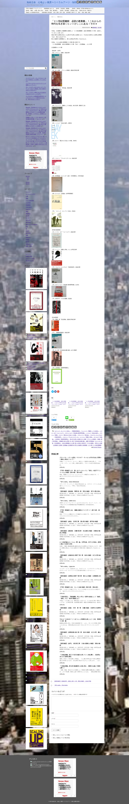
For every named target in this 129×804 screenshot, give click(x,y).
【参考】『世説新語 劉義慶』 (62, 8)
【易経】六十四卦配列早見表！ (32, 12)
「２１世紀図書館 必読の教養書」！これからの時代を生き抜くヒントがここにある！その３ (75, 403)
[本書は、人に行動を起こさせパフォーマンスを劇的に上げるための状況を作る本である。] (36, 437)
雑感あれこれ (29, 244)
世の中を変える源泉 (75, 439)
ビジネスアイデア (30, 194)
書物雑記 (94, 27)
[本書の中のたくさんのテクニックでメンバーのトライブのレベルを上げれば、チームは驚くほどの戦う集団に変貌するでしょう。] (36, 459)
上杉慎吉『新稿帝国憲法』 (62, 439)
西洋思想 (28, 233)
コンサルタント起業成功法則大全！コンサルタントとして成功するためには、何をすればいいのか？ (36, 98)
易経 (27, 211)
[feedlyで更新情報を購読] (98, 2)
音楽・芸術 (29, 246)
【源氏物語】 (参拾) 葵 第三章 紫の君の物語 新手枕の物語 (79, 521)
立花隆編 (65, 445)
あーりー (39, 119)
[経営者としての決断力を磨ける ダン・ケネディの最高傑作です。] (36, 484)
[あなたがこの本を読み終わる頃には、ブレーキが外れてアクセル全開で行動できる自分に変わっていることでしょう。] (36, 576)
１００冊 (90, 445)
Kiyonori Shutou (97, 447)
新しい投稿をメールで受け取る (61, 737)
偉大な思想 (66, 441)
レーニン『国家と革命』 (86, 437)
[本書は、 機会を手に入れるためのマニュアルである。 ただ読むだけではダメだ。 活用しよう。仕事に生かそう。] (36, 671)
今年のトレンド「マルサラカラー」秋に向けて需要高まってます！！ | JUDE (36, 124)
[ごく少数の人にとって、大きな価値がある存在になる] (33, 369)
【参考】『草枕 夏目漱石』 (51, 10)
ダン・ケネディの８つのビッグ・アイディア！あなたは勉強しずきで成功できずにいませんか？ (36, 89)
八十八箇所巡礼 (30, 200)
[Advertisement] (36, 41)
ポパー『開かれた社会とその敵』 (68, 435)
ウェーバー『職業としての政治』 (90, 431)
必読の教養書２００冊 (68, 443)
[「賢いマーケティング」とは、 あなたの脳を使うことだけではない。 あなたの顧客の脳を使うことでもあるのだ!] (36, 617)
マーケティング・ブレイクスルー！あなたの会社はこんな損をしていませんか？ (36, 80)
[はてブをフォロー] (86, 2)
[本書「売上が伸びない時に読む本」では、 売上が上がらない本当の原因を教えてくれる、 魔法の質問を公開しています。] (36, 726)
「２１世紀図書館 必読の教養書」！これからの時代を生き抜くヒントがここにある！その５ (92, 403)
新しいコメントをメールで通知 (61, 735)
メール (53, 718)
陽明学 (27, 241)
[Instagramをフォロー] (89, 2)
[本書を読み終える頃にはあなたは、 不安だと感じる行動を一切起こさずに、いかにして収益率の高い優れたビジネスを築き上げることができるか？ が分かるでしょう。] (34, 645)
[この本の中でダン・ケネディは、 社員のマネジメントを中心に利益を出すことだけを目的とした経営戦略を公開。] (36, 572)
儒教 (27, 198)
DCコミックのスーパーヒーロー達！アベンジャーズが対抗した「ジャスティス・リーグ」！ (36, 138)
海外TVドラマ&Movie (31, 224)
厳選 (87, 441)
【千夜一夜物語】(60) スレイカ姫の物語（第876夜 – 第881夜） (79, 587)
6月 (28, 178)
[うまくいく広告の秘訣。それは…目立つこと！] (36, 621)
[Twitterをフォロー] (78, 2)
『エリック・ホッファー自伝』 (62, 431)
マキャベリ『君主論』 (84, 435)
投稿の (29, 256)
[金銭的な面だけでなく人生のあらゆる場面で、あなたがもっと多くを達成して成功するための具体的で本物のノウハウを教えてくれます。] (30, 335)
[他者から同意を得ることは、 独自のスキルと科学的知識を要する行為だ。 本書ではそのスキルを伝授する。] (36, 288)
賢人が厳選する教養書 (81, 445)
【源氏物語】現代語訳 (46, 12)
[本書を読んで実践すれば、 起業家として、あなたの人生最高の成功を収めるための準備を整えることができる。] (36, 391)
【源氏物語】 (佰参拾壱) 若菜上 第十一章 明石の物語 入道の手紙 (72, 681)
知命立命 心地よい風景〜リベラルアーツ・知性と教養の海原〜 (59, 2)
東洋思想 (28, 222)
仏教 (27, 196)
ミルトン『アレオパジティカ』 (71, 437)
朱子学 (27, 218)
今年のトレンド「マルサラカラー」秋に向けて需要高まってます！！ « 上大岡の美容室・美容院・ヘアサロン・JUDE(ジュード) (36, 112)
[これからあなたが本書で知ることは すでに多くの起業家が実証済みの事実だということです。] (30, 366)
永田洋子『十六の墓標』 (87, 443)
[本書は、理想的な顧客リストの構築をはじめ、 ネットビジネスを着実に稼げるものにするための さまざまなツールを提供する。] (35, 595)
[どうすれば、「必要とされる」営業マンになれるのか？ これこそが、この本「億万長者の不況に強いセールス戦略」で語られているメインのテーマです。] (36, 310)
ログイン (28, 254)
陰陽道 (27, 239)
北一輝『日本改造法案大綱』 (77, 441)
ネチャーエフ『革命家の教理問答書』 (75, 433)
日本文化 (28, 209)
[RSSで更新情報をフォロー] (100, 2)
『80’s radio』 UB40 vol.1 (68, 500)
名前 (53, 713)
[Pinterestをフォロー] (92, 2)
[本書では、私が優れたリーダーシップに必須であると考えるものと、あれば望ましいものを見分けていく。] (36, 415)
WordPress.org (30, 260)
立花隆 (60, 445)
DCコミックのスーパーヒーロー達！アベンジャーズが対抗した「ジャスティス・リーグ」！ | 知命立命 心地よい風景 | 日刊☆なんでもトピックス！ (36, 143)
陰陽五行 (28, 237)
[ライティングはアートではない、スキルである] (36, 682)
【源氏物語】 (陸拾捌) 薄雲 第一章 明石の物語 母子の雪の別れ (80, 491)
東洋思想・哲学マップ (71, 12)
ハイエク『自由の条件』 (92, 433)
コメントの (30, 258)
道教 (27, 235)
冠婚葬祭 (28, 205)
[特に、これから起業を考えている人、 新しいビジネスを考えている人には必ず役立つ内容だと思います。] (36, 643)
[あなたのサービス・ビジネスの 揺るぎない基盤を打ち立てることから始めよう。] (36, 338)
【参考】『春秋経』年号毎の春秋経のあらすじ (83, 8)
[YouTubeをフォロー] (95, 2)
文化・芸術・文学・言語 (59, 12)
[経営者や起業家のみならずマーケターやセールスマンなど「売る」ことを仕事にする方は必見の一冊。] (36, 413)
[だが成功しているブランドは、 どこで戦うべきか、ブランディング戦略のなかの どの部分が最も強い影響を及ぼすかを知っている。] (36, 528)
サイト (53, 724)
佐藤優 (61, 441)
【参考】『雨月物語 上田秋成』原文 (68, 10)
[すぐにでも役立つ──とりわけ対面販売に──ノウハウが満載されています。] (33, 461)
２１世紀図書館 (97, 445)
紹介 (79, 12)
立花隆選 (70, 445)
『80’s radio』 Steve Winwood (69, 482)
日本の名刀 (29, 207)
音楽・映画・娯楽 (86, 12)
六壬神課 (28, 202)
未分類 (99, 27)
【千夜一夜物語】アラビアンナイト (33, 8)
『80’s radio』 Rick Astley (61, 685)
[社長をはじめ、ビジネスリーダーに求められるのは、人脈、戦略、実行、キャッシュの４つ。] (36, 748)
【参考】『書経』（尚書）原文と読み (34, 10)
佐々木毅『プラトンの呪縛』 (89, 439)
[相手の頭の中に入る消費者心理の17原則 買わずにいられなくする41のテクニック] (36, 506)
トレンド (28, 192)
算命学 (27, 231)
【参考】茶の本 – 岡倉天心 (85, 10)
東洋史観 (28, 220)
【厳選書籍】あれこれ (49, 8)
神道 (27, 226)
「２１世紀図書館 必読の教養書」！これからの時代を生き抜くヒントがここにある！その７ (58, 403)
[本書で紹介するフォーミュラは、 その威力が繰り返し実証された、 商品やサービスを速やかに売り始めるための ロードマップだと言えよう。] (36, 704)
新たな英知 (78, 443)
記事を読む (62, 467)
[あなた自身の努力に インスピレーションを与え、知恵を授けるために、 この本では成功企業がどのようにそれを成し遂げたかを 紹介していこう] (36, 678)
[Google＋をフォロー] (83, 2)
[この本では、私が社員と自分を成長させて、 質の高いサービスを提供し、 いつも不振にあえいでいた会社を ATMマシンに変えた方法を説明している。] (36, 649)
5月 (28, 179)
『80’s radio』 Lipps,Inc (67, 566)
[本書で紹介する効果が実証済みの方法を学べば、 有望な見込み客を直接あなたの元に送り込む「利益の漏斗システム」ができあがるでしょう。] (36, 333)
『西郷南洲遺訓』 (76, 431)
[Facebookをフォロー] (81, 2)
